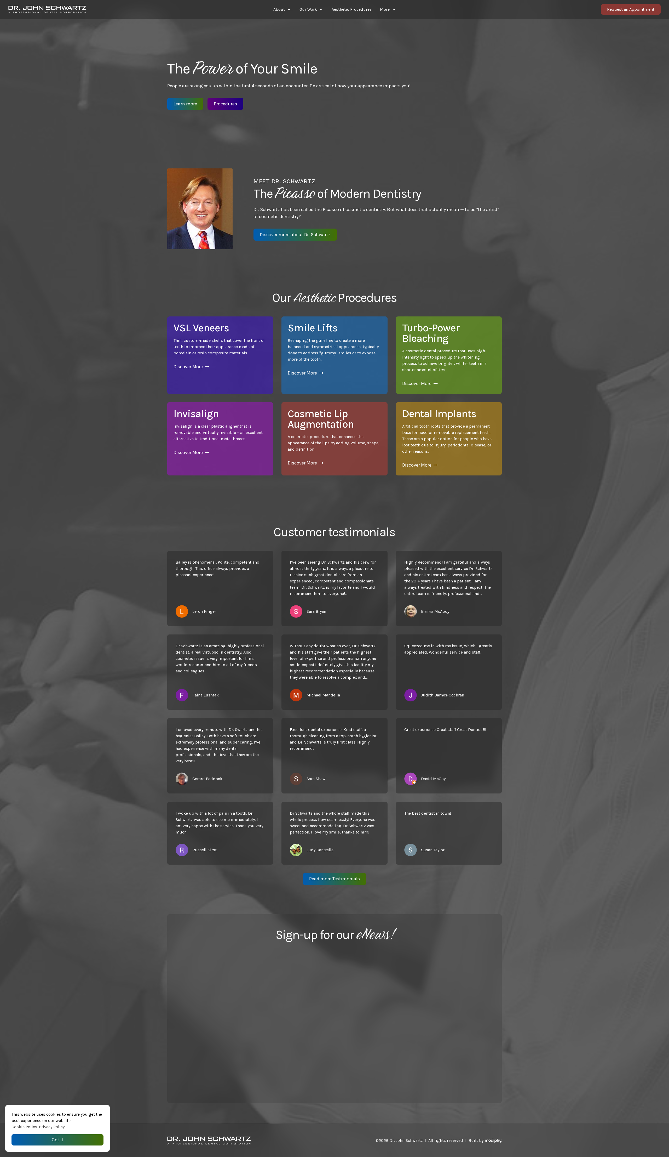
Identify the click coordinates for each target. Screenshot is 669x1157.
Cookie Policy (24, 1126)
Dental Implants (439, 413)
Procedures (225, 104)
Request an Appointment (630, 9)
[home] (89, 9)
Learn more (185, 104)
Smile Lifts (312, 328)
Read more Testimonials (334, 879)
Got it (58, 1140)
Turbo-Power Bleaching (431, 333)
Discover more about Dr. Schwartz (295, 234)
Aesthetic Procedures (352, 9)
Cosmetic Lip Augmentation (321, 418)
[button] (282, 9)
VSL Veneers (201, 328)
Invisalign (196, 413)
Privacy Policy (52, 1126)
